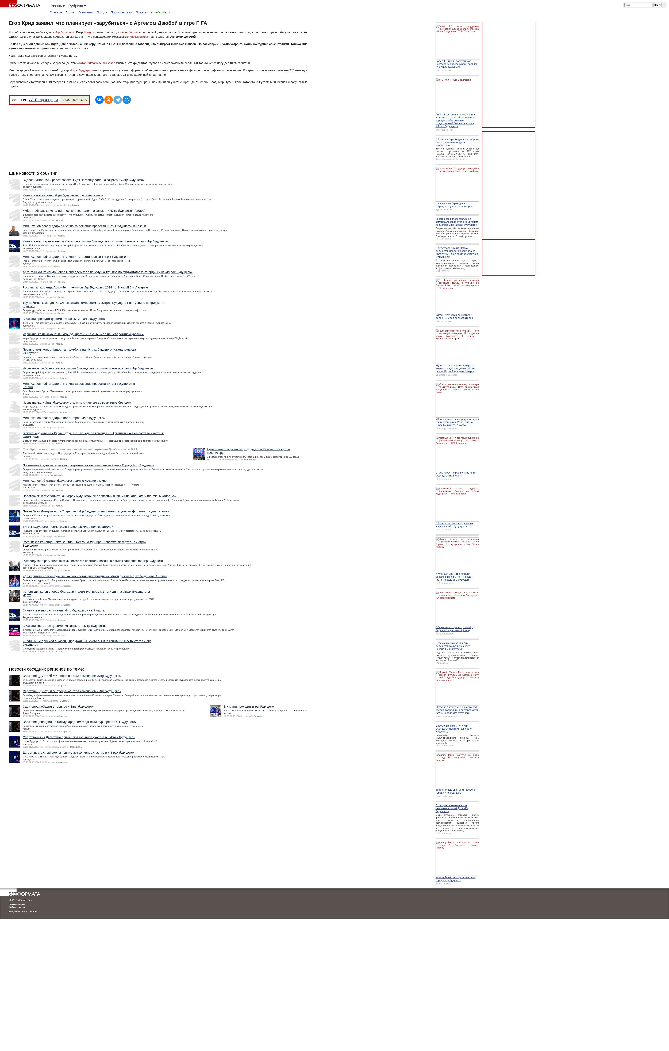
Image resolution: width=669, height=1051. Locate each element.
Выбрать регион (17, 907)
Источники (85, 12)
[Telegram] (117, 100)
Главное (56, 12)
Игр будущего (64, 32)
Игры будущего (81, 70)
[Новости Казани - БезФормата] (21, 4)
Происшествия (121, 12)
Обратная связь (17, 904)
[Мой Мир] (126, 100)
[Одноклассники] (108, 100)
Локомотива (139, 36)
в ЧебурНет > (160, 12)
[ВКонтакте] (99, 100)
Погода (102, 12)
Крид (87, 32)
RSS (35, 911)
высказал (109, 63)
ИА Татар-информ (43, 100)
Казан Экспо (128, 32)
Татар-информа (89, 63)
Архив (70, 12)
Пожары (141, 12)
